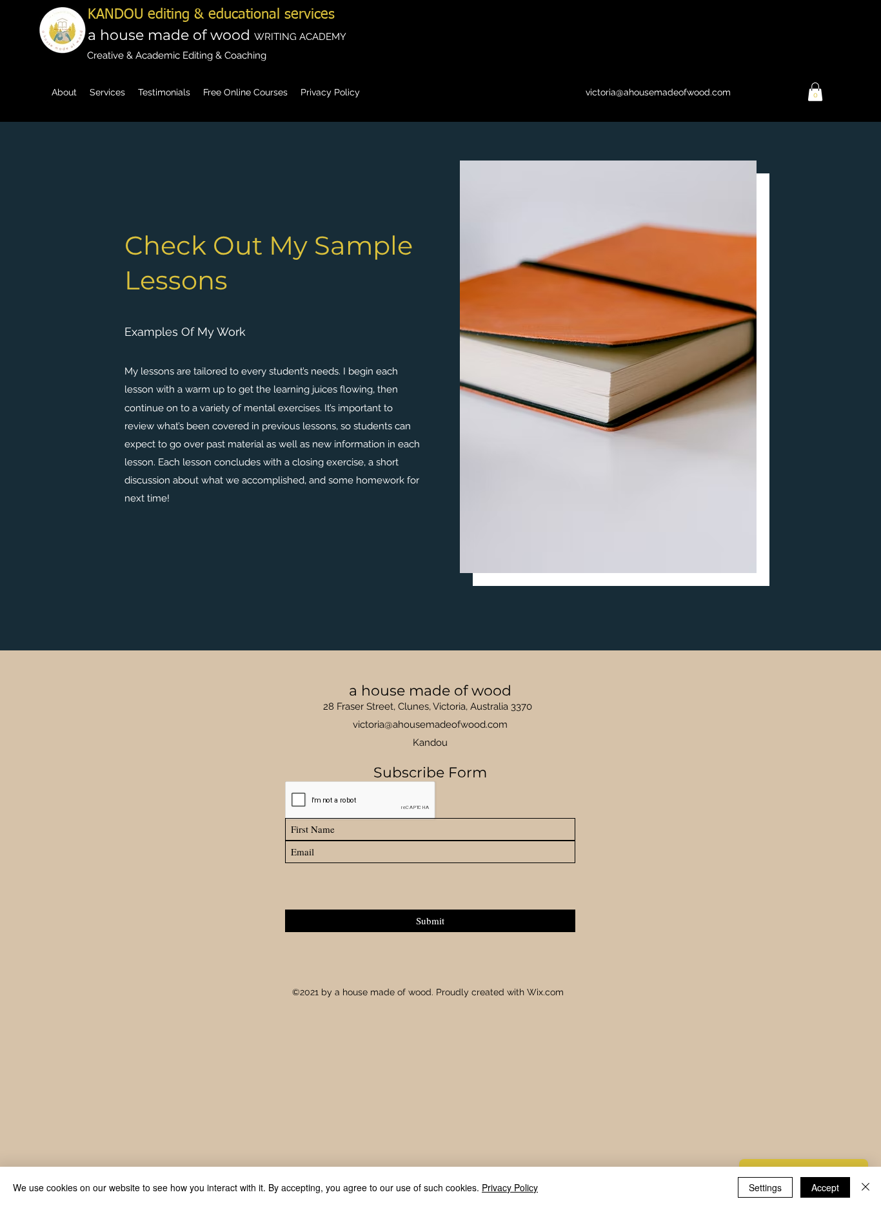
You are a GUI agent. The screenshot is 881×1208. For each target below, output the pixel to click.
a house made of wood (171, 35)
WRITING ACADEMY (300, 37)
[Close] (865, 1187)
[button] (815, 92)
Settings (765, 1187)
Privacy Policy (510, 1187)
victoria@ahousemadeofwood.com (658, 92)
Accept (825, 1187)
